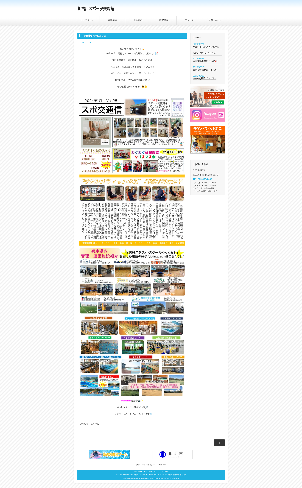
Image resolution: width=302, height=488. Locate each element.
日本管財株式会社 (179, 475)
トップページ (86, 20)
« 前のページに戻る (89, 424)
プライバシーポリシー (145, 465)
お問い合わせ (215, 20)
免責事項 (162, 465)
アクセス (189, 20)
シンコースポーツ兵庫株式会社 (127, 475)
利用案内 (138, 20)
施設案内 (112, 20)
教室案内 (163, 20)
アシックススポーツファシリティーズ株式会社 (155, 475)
